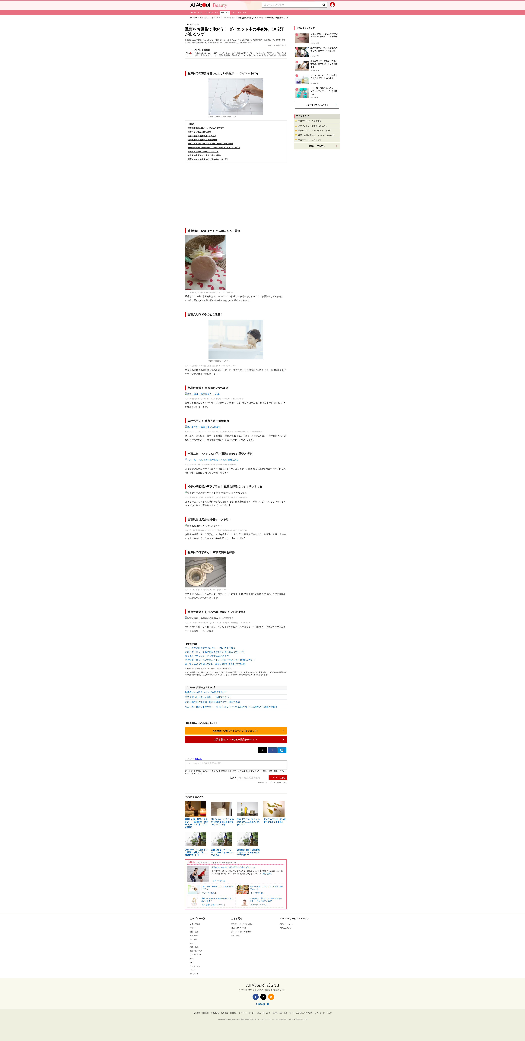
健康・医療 (194, 932)
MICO (193, 13)
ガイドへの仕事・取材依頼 (241, 932)
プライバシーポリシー (247, 1013)
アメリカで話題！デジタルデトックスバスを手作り (210, 648)
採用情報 (205, 1013)
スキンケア (209, 13)
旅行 (191, 959)
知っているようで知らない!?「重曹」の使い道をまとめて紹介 (215, 664)
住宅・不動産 (195, 924)
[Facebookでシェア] (272, 750)
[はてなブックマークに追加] (281, 750)
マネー (192, 928)
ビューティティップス (259, 905)
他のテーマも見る (317, 146)
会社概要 (196, 1013)
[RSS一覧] (271, 997)
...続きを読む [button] (282, 55)
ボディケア (225, 13)
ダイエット (242, 13)
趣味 (191, 962)
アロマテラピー (229, 18)
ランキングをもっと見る (317, 105)
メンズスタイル (196, 955)
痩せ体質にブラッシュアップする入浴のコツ (207, 656)
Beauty (220, 5)
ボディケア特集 (219, 881)
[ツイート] (262, 750)
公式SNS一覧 (262, 1004)
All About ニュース (286, 924)
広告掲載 (224, 1013)
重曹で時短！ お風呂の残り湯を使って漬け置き (208, 159)
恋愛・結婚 (194, 947)
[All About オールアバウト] (200, 5)
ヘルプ (329, 1013)
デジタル (193, 939)
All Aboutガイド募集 (238, 928)
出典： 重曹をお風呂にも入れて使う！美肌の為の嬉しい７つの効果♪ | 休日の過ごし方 (214, 399)
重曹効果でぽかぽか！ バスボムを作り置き (206, 128)
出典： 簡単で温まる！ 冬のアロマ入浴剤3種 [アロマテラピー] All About (209, 292)
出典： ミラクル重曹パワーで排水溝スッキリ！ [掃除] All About (206, 590)
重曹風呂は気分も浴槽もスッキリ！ (203, 151)
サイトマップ (320, 1013)
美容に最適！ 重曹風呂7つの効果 (202, 136)
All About (193, 18)
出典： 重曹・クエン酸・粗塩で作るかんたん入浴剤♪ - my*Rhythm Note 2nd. (211, 464)
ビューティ (204, 18)
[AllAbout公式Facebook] (256, 997)
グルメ (192, 970)
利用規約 (233, 1013)
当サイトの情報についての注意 (301, 1013)
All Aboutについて (263, 1013)
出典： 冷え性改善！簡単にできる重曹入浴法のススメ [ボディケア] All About (210, 366)
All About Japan (285, 928)
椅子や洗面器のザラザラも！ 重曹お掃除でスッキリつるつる (214, 147)
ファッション (195, 966)
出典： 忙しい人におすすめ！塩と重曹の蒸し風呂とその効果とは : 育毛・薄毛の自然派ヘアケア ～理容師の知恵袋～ (224, 431)
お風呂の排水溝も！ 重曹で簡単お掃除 (204, 155)
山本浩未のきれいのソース (213, 905)
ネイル (233, 13)
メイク (200, 13)
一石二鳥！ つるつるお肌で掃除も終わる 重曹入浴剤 (210, 144)
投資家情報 (215, 1013)
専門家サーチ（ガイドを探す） (242, 924)
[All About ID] (332, 5)
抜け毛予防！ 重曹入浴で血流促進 (202, 140)
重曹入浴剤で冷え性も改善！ (200, 132)
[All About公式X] (263, 997)
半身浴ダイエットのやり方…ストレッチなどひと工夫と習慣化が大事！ (220, 660)
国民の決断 (235, 936)
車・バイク (194, 974)
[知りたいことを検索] (324, 5)
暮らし (192, 943)
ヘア (216, 13)
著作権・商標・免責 (280, 1013)
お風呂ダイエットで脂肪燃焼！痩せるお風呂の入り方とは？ (214, 652)
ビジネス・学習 (196, 951)
